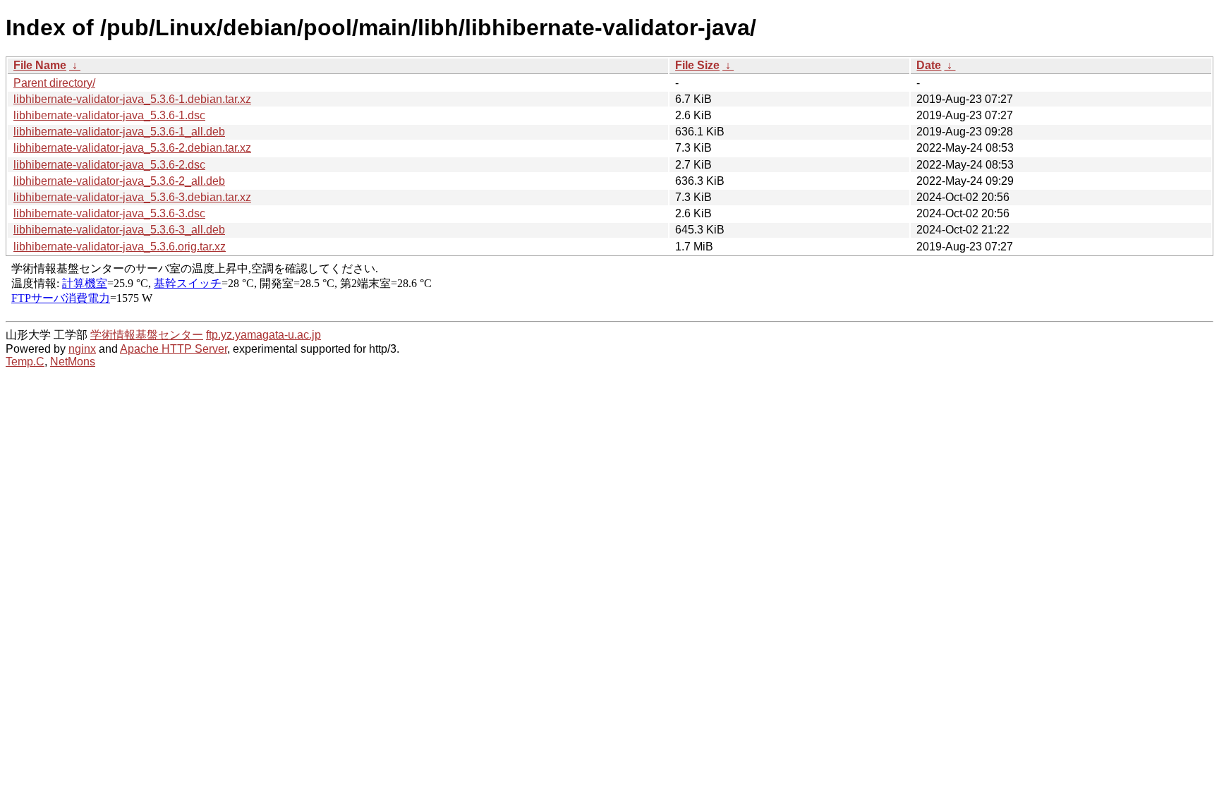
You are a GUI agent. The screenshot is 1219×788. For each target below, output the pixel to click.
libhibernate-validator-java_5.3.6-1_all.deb (119, 132)
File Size (697, 65)
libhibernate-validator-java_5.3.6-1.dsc (109, 115)
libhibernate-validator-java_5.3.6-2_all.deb (119, 181)
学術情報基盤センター (146, 335)
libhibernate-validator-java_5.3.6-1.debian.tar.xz (132, 99)
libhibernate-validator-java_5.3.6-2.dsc (109, 165)
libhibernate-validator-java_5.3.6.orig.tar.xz (119, 247)
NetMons (72, 362)
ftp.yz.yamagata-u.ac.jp (263, 335)
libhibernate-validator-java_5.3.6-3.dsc (109, 213)
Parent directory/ (54, 83)
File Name (39, 65)
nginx (82, 349)
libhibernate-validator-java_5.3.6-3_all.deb (119, 230)
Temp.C (25, 362)
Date (928, 65)
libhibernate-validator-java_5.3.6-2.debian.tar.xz (132, 148)
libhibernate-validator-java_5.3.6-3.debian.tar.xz (132, 197)
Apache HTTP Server (173, 349)
